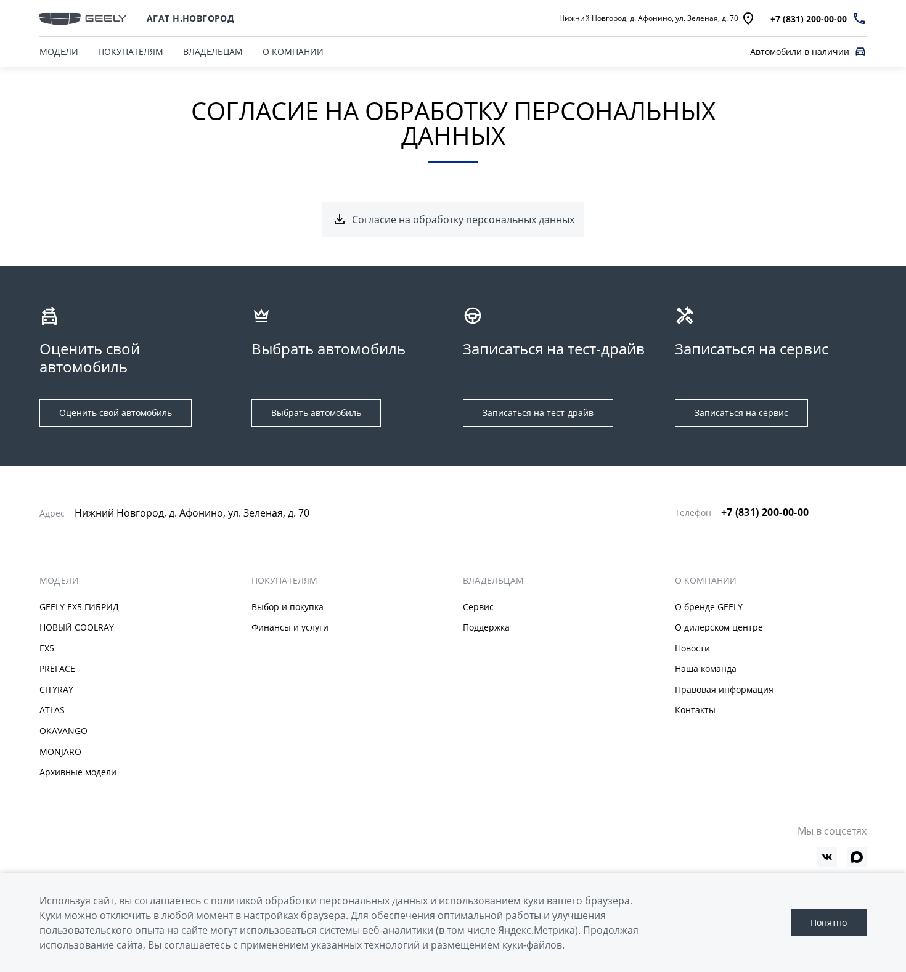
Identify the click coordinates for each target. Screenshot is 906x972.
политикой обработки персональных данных (319, 900)
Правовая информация (724, 689)
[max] (857, 857)
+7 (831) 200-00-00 (765, 512)
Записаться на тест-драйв (538, 413)
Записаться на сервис (741, 413)
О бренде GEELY (709, 607)
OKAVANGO (63, 731)
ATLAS (52, 710)
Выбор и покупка (287, 607)
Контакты (695, 710)
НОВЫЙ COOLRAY (76, 627)
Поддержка (486, 627)
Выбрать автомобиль (316, 413)
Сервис (478, 607)
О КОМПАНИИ (293, 51)
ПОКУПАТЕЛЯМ (130, 51)
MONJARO (60, 752)
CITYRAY (56, 689)
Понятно (828, 922)
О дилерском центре (719, 627)
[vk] (827, 857)
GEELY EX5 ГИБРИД (79, 607)
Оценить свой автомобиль (115, 413)
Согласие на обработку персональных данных (463, 219)
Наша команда (706, 668)
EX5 (46, 648)
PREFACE (57, 668)
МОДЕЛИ (58, 51)
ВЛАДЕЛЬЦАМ (213, 51)
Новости (692, 648)
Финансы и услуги (290, 627)
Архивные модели (77, 772)
